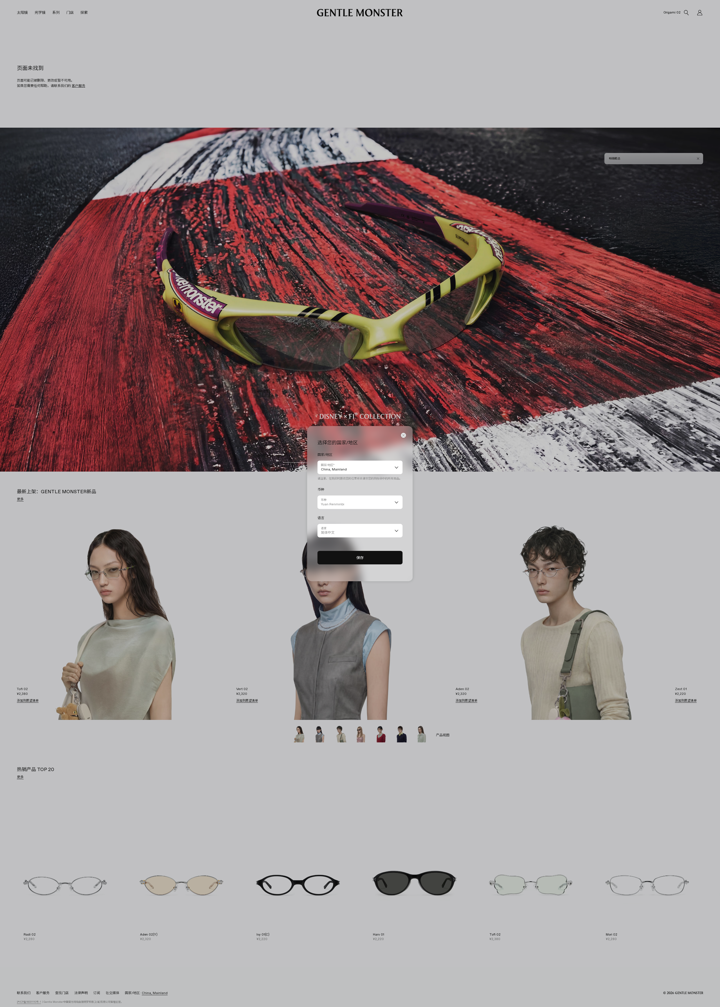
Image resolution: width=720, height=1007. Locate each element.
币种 (324, 500)
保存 (360, 557)
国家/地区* (327, 465)
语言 (324, 528)
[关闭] (403, 435)
